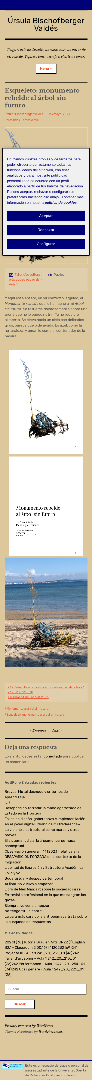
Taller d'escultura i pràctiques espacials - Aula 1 (25, 279)
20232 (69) (62, 947)
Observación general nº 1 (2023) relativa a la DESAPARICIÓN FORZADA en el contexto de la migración (43, 856)
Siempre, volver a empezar (27, 905)
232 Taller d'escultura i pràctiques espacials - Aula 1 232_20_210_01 (45, 689)
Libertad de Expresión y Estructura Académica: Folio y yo (44, 870)
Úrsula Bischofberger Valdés (46, 24)
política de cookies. (61, 203)
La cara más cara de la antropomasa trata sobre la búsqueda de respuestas (46, 919)
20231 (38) (14, 942)
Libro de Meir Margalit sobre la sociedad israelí (43, 889)
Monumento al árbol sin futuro (27, 708)
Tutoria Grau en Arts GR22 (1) (48, 942)
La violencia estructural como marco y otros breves (42, 832)
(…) (7, 802)
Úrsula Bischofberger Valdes (24, 114)
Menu (44, 69)
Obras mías (12, 120)
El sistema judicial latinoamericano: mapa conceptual (40, 843)
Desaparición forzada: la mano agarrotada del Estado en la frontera (43, 811)
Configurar (46, 244)
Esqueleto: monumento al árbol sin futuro (35, 714)
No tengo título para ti (24, 911)
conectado (53, 756)
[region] (46, 202)
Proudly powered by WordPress (29, 1026)
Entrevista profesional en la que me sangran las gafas (45, 897)
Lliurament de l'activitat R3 (28, 697)
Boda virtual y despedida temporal (34, 878)
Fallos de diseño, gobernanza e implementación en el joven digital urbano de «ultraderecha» (45, 821)
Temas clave (30, 120)
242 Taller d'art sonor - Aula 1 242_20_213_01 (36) (42, 958)
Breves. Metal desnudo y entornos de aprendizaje (36, 794)
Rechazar (46, 230)
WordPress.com (50, 1031)
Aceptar (46, 216)
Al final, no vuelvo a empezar (29, 884)
